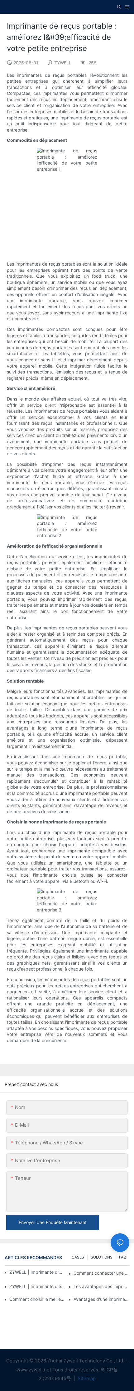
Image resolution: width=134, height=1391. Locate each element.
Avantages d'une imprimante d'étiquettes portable (101, 1299)
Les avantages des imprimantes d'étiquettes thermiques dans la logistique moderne (101, 1286)
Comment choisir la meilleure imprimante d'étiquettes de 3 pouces (37, 1299)
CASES (78, 1257)
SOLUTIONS (101, 1257)
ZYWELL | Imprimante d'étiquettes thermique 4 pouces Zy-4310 (37, 1286)
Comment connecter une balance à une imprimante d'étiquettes (101, 1273)
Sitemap (86, 1378)
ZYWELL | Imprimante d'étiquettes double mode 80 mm (36, 1272)
